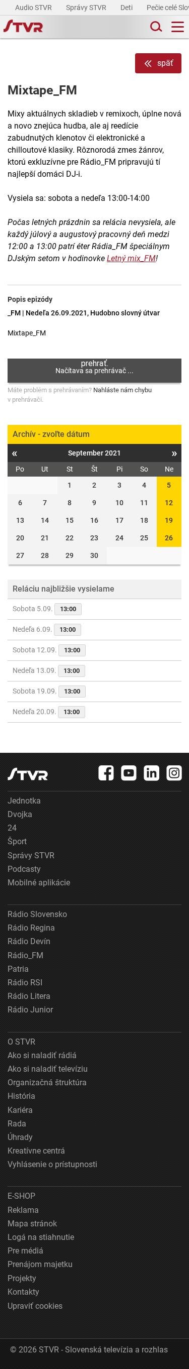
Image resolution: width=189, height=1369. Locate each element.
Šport (17, 841)
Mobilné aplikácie (39, 882)
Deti (127, 8)
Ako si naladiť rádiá (42, 1055)
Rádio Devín (29, 941)
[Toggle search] (155, 27)
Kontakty (23, 1292)
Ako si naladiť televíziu (48, 1069)
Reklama (23, 1210)
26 (169, 538)
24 (12, 828)
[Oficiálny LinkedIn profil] (152, 773)
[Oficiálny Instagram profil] (174, 773)
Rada (17, 1123)
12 (169, 503)
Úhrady (20, 1137)
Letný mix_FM (131, 258)
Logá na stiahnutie (41, 1237)
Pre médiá (25, 1251)
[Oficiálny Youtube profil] (129, 773)
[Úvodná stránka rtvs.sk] (23, 27)
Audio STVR (34, 8)
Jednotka (24, 801)
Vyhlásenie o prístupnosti (52, 1164)
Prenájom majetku (40, 1264)
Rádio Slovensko (37, 914)
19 (169, 520)
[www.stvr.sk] (28, 774)
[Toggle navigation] (177, 27)
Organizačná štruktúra (47, 1082)
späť (165, 63)
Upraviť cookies (35, 1306)
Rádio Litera (29, 996)
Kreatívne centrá (36, 1151)
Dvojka (20, 814)
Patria (18, 969)
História (21, 1096)
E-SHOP (21, 1196)
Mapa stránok (32, 1223)
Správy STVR (87, 8)
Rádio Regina (31, 928)
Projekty (22, 1278)
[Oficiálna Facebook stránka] (106, 773)
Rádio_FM (25, 955)
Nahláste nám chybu (122, 390)
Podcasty (24, 869)
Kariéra (20, 1110)
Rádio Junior (30, 1009)
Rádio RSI (25, 982)
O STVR (21, 1042)
